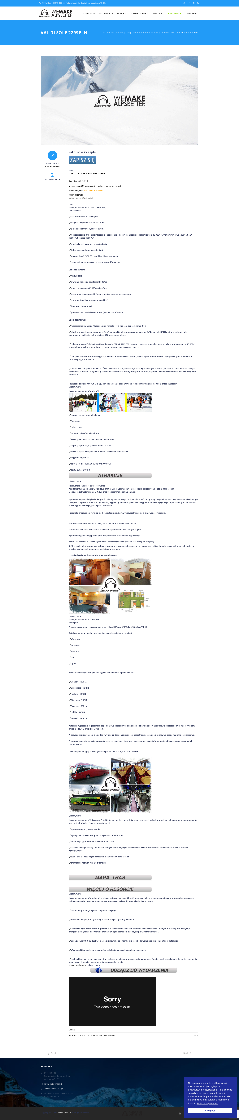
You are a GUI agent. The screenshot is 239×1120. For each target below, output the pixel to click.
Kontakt (192, 13)
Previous (55, 1053)
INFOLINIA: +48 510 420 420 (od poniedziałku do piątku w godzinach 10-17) (73, 3)
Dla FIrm (158, 13)
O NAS (120, 13)
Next (185, 1053)
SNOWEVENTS (64, 1112)
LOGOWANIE (174, 13)
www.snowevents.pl (53, 1089)
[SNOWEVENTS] (56, 13)
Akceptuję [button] (210, 1110)
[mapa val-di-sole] (110, 877)
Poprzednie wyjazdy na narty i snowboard (93, 1035)
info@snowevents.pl (53, 1084)
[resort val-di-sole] (110, 889)
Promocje (105, 13)
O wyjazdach (138, 13)
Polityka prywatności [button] (207, 1103)
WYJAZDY (87, 13)
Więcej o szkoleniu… (78, 965)
